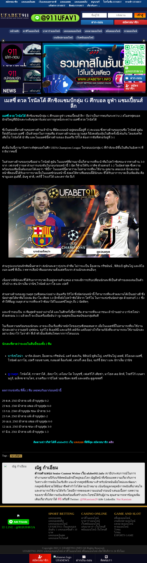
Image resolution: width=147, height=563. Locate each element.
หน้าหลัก (14, 31)
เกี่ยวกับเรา (92, 5)
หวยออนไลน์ (130, 31)
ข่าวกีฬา (16, 456)
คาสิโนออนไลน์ (31, 31)
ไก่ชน (117, 532)
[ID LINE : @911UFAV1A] (18, 521)
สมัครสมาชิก (132, 87)
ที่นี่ (60, 499)
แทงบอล (79, 442)
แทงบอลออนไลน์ (72, 31)
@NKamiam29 (89, 499)
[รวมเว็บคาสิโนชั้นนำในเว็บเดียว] (94, 68)
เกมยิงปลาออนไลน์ (63, 37)
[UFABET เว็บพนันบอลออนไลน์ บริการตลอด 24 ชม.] (14, 15)
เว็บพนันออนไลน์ (85, 37)
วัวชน (117, 529)
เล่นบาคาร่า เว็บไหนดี (93, 526)
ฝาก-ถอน (136, 78)
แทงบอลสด (54, 518)
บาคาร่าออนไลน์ (51, 31)
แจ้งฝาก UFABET (57, 5)
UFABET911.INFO (72, 548)
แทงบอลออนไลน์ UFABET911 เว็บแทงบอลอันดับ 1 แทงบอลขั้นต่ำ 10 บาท (62, 528)
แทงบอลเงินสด (56, 535)
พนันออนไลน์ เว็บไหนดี (94, 529)
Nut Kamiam (123, 499)
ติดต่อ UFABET (76, 5)
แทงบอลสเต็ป (56, 520)
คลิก (111, 442)
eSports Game (123, 535)
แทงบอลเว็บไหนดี (58, 538)
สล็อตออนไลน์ (113, 31)
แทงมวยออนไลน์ (93, 31)
